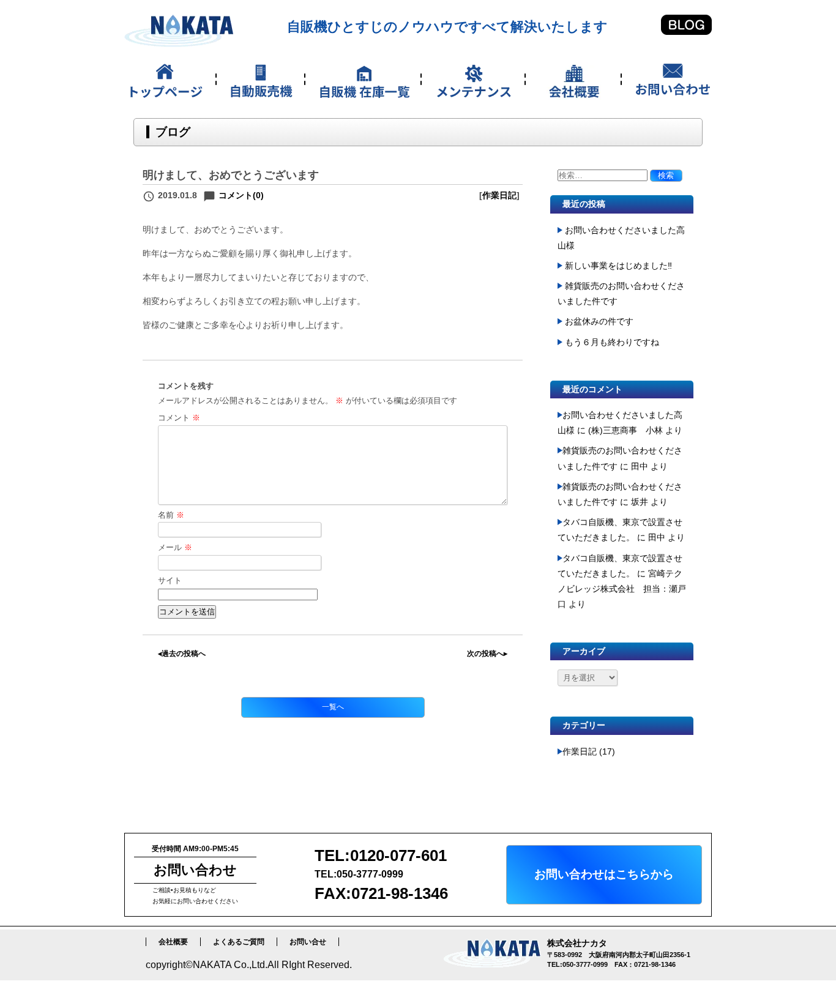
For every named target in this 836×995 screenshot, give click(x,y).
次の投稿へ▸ (487, 653)
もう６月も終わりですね (612, 342)
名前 (171, 515)
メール (175, 547)
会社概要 (173, 941)
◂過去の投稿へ (182, 653)
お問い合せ (307, 941)
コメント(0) (241, 195)
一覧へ (333, 706)
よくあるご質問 (238, 941)
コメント (179, 417)
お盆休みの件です (599, 321)
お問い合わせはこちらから (604, 874)
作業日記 (499, 195)
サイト (170, 580)
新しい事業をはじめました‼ (618, 265)
